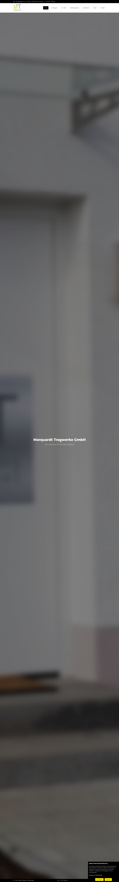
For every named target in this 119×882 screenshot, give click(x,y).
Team (95, 8)
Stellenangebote (74, 8)
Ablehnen (108, 879)
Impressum (92, 875)
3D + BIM (64, 8)
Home (45, 8)
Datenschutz (99, 875)
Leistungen (54, 8)
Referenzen (86, 8)
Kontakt (103, 8)
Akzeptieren (99, 879)
